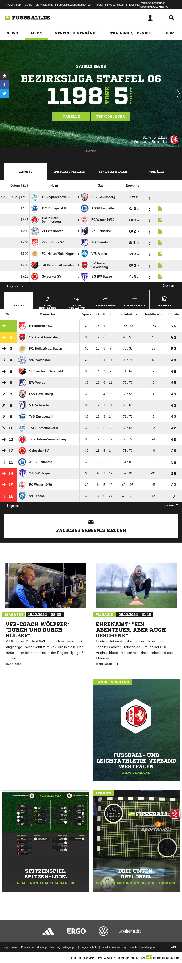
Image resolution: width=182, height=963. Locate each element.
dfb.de (28, 4)
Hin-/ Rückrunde (47, 306)
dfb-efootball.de (44, 4)
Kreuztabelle (135, 305)
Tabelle (71, 116)
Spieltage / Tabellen (69, 171)
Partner (99, 4)
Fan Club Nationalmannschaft (74, 4)
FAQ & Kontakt (115, 4)
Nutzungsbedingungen (63, 947)
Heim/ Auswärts (76, 306)
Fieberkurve (106, 305)
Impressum (10, 947)
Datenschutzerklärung (34, 947)
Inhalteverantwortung (114, 947)
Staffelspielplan (113, 171)
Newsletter (134, 4)
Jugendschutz (89, 947)
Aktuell (25, 171)
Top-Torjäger (110, 116)
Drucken (168, 285)
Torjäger (156, 171)
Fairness (164, 305)
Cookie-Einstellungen (142, 947)
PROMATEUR (13, 4)
